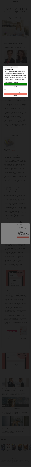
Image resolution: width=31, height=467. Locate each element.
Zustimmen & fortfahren (15, 84)
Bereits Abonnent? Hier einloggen (15, 95)
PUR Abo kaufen (15, 94)
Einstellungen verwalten (15, 86)
